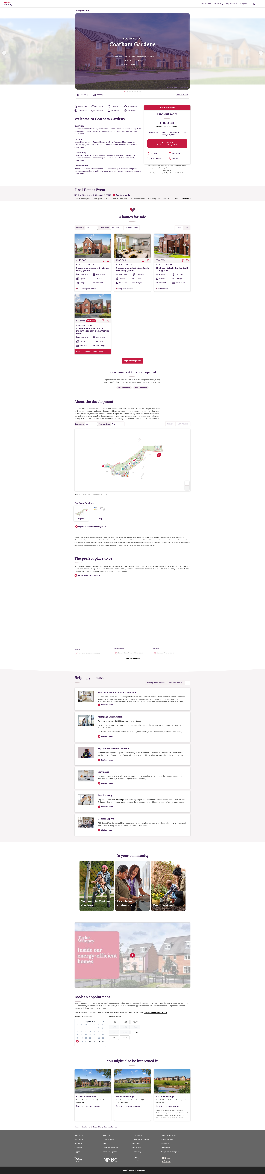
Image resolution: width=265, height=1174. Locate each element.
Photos (84, 95)
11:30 (125, 1022)
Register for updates (132, 360)
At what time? (115, 1016)
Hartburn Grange (165, 1096)
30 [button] (103, 1041)
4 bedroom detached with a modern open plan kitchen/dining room (92, 331)
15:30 (114, 1037)
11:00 (114, 1022)
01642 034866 (167, 122)
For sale (170, 424)
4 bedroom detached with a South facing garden (172, 269)
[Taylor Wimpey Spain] (78, 1160)
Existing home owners (156, 682)
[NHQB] (136, 1160)
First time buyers (175, 682)
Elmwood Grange (125, 1096)
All (187, 682)
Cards (179, 228)
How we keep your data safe (155, 1012)
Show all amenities (132, 658)
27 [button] (90, 1041)
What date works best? (84, 1016)
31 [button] (77, 1045)
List (187, 228)
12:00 (135, 1022)
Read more (186, 198)
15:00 (135, 1032)
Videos (100, 95)
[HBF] (166, 1160)
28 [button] (94, 1041)
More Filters (133, 228)
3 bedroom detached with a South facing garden (92, 269)
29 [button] (99, 1041)
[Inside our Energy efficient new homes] (132, 955)
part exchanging (119, 799)
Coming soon (183, 424)
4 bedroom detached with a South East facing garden (132, 269)
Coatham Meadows (86, 1096)
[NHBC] (110, 1159)
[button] (103, 466)
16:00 (125, 1037)
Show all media (182, 95)
